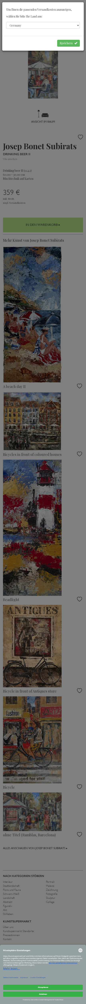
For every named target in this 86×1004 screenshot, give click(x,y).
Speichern (67, 43)
